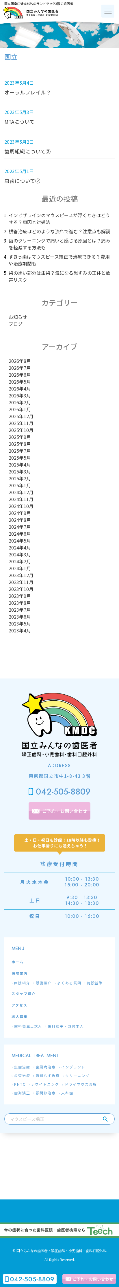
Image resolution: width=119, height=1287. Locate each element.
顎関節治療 (46, 1092)
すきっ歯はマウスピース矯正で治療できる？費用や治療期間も (59, 260)
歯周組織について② (27, 151)
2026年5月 (20, 381)
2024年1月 (20, 568)
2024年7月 (20, 526)
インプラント (73, 1066)
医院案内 (20, 973)
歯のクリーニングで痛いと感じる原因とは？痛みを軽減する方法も (59, 244)
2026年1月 (20, 409)
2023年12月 (21, 575)
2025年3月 (20, 471)
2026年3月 (20, 395)
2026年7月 (20, 367)
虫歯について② (22, 180)
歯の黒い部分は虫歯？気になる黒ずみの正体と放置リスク (59, 276)
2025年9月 (20, 436)
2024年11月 (21, 499)
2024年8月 (20, 519)
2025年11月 (21, 423)
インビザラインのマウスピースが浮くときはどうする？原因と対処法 (59, 218)
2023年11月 (21, 582)
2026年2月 (20, 402)
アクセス (19, 1004)
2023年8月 (20, 602)
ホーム (18, 961)
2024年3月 (20, 554)
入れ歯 (67, 1092)
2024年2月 (20, 561)
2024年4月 (20, 547)
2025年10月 (21, 430)
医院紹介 (22, 982)
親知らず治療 (48, 1075)
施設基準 (95, 982)
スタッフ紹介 (24, 993)
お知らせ (18, 316)
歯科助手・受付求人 (66, 1025)
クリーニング (77, 1075)
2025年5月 (20, 457)
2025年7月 (20, 450)
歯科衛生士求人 (28, 1025)
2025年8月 (20, 443)
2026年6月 (20, 374)
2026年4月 (20, 388)
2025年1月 (20, 485)
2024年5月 (20, 540)
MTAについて (19, 121)
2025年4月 (20, 464)
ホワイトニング (45, 1084)
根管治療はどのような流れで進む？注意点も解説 (59, 231)
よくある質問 (69, 982)
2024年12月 (21, 492)
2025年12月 (21, 416)
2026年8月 (20, 360)
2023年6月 (20, 616)
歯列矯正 (22, 1092)
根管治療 (22, 1075)
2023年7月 (20, 609)
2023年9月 (20, 595)
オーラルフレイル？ (27, 92)
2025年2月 (20, 478)
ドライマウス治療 (81, 1084)
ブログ (16, 323)
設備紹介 (44, 982)
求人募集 (20, 1016)
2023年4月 (20, 630)
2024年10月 (21, 506)
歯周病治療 (46, 1066)
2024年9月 (20, 512)
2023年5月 (20, 623)
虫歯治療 (22, 1066)
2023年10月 (21, 588)
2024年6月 (20, 533)
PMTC (20, 1084)
